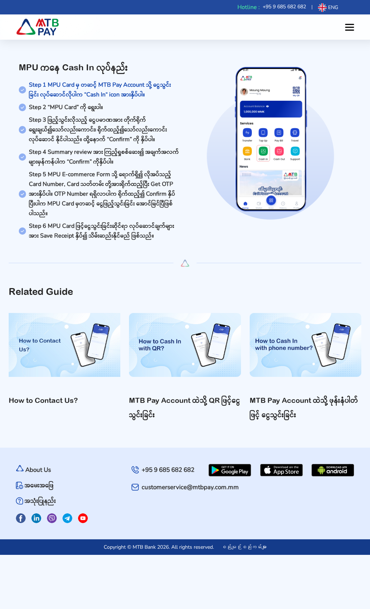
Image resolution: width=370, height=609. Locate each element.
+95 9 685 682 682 (284, 6)
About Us (38, 470)
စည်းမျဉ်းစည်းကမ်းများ (244, 547)
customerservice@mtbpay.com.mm (190, 487)
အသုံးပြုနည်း (40, 501)
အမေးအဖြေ (39, 485)
